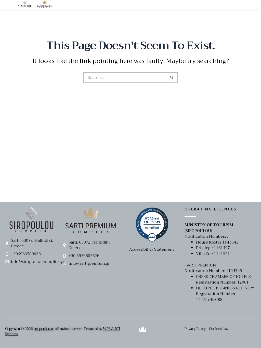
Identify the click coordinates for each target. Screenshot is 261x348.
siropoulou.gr (44, 329)
